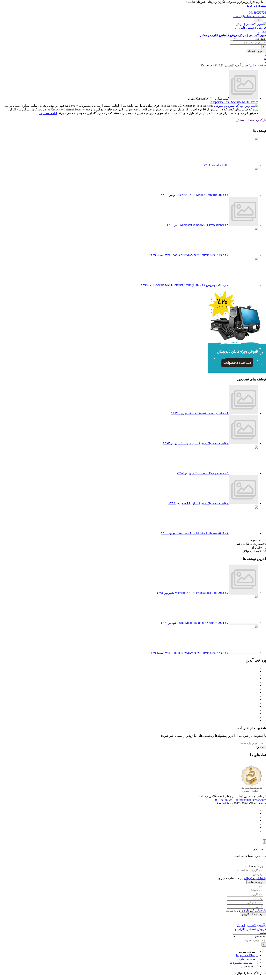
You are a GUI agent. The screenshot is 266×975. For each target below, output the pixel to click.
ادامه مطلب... (48, 113)
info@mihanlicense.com (250, 16)
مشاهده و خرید (256, 5)
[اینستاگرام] (257, 820)
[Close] (264, 841)
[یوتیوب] (257, 824)
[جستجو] (264, 47)
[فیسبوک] (257, 810)
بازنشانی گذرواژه (255, 878)
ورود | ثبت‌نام (255, 50)
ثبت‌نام (260, 747)
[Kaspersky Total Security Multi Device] (243, 98)
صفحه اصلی (258, 65)
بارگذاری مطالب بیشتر (251, 120)
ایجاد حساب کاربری (252, 914)
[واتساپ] (257, 813)
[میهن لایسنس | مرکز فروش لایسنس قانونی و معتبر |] (133, 928)
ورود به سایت (255, 882)
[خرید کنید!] (237, 371)
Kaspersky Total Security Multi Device (234, 102)
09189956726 (257, 12)
